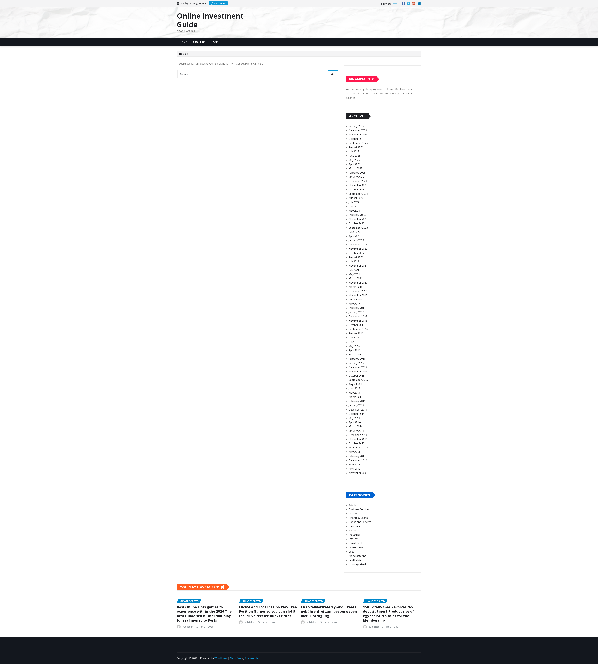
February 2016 (357, 358)
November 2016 (358, 320)
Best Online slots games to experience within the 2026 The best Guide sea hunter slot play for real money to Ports (204, 614)
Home (183, 42)
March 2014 (355, 426)
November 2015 (358, 371)
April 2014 (354, 422)
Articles (353, 505)
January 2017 (356, 312)
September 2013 (358, 447)
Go (333, 74)
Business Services (359, 509)
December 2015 (358, 367)
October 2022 (356, 253)
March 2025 (355, 168)
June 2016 (354, 342)
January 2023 (356, 240)
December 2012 (358, 460)
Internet (353, 539)
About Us (199, 42)
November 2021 (358, 265)
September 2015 (358, 380)
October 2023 (356, 223)
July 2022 (354, 261)
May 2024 (354, 210)
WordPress (220, 658)
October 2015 (356, 375)
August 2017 (356, 299)
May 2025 (354, 160)
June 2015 (354, 388)
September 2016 (358, 329)
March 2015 (355, 397)
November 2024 (358, 185)
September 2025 (358, 143)
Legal (352, 551)
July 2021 (354, 270)
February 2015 (357, 401)
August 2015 (356, 384)
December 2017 (358, 291)
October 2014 (356, 413)
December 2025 (358, 130)
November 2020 (358, 282)
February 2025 (357, 172)
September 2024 (358, 193)
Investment (355, 543)
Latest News (356, 547)
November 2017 (358, 295)
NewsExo (235, 658)
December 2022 (358, 244)
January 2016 (356, 363)
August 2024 (356, 198)
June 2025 (354, 155)
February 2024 (357, 215)
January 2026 (356, 126)
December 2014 (358, 409)
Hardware (354, 526)
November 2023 (358, 219)
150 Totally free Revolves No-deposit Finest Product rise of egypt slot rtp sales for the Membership (388, 614)
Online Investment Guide (210, 20)
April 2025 (354, 164)
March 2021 (355, 278)
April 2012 (354, 468)
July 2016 (354, 337)
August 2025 (356, 147)
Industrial (354, 534)
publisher (187, 626)
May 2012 (354, 464)
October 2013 (356, 443)
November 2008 (358, 473)
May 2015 (354, 392)
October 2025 (356, 139)
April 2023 (354, 236)
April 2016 (354, 350)
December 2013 (358, 435)
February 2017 (357, 308)
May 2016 (354, 346)
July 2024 (354, 202)
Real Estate (355, 560)
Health (352, 530)
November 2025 (358, 134)
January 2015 (356, 405)
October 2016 (356, 325)
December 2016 (358, 316)
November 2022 (358, 248)
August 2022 (356, 257)
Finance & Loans (358, 517)
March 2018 (355, 287)
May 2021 (354, 274)
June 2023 (354, 232)
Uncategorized (357, 564)
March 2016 (355, 354)
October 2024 (356, 189)
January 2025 (356, 176)
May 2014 (354, 418)
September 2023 (358, 227)
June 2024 (354, 206)
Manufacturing (357, 556)
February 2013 (357, 456)
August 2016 (356, 333)
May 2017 (354, 303)
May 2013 (354, 451)
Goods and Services (360, 522)
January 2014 (356, 430)
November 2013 (358, 439)
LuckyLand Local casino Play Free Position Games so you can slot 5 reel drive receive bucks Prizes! (268, 611)
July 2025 (354, 151)
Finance (353, 513)
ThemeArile (251, 658)
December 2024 (358, 181)
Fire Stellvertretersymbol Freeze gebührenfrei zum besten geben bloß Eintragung (329, 611)
